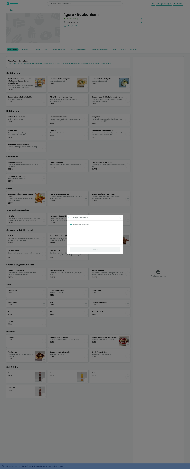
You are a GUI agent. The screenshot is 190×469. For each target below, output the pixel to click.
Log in (71, 224)
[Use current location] (120, 217)
